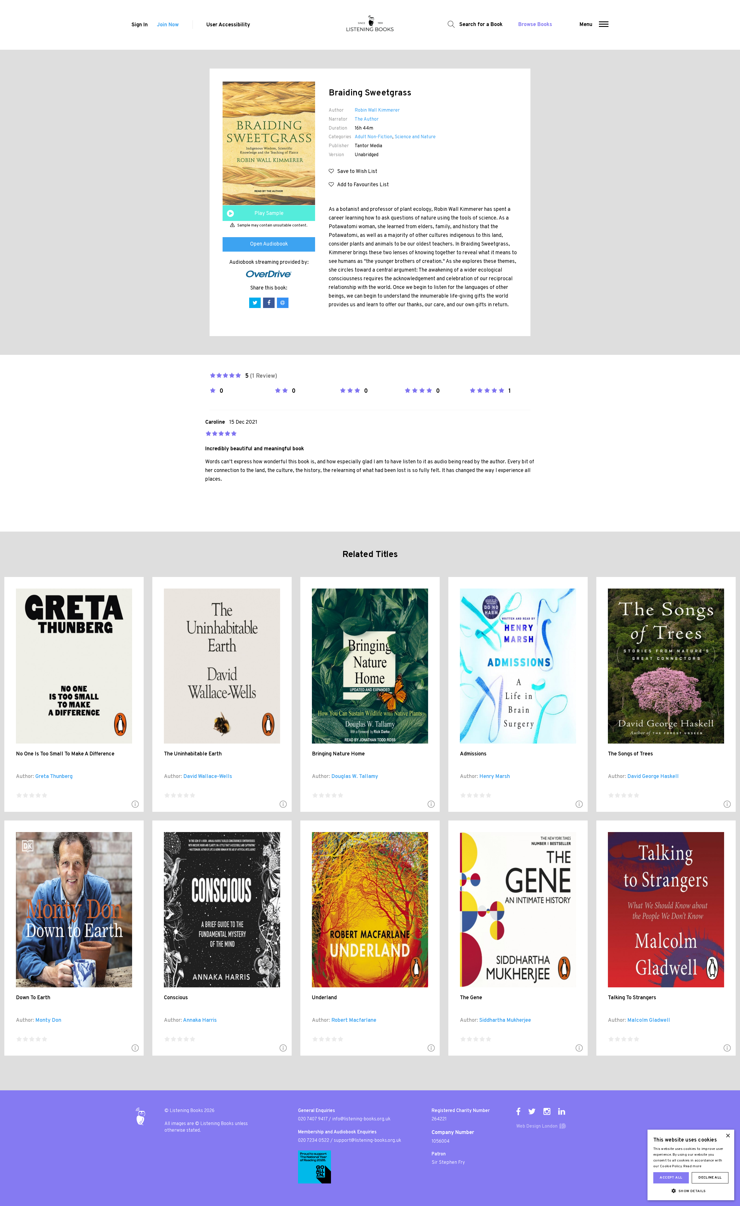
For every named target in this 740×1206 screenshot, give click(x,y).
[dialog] (691, 1165)
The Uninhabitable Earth (193, 754)
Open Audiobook (269, 244)
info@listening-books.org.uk (361, 1119)
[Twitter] (532, 1111)
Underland (324, 998)
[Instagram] (546, 1111)
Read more (692, 1166)
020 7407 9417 (313, 1119)
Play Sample (269, 213)
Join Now (168, 25)
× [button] (728, 1136)
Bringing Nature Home (338, 754)
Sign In (140, 25)
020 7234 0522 (313, 1141)
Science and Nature (415, 137)
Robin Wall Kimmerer (377, 110)
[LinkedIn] (561, 1111)
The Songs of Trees (630, 754)
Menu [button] (586, 24)
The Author (367, 119)
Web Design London (537, 1126)
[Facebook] (518, 1111)
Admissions (473, 754)
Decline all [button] (710, 1177)
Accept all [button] (671, 1177)
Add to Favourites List (361, 185)
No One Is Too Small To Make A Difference (65, 754)
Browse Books (535, 24)
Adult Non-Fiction (373, 137)
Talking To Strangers (632, 998)
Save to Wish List (355, 171)
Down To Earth (33, 998)
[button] (603, 24)
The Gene (471, 998)
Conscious (176, 998)
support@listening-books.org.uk (367, 1141)
